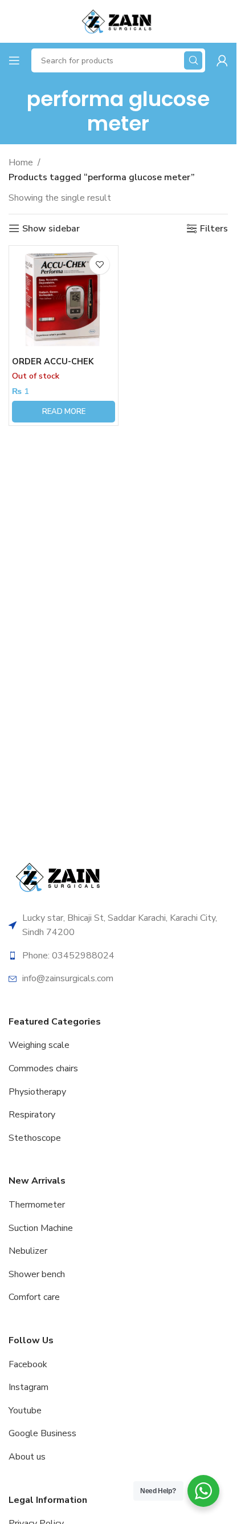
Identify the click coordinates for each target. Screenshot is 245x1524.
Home (21, 162)
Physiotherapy (37, 1092)
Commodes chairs (43, 1068)
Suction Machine (41, 1228)
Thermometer (37, 1204)
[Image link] (60, 876)
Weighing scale (39, 1045)
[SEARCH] (193, 60)
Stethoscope (35, 1138)
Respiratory (32, 1114)
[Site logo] (118, 20)
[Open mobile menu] (14, 60)
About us (27, 1456)
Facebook (28, 1364)
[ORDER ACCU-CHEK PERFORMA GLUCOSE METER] (63, 300)
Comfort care (34, 1297)
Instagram (28, 1387)
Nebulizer (28, 1251)
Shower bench (37, 1274)
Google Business (42, 1433)
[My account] (222, 60)
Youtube (25, 1410)
